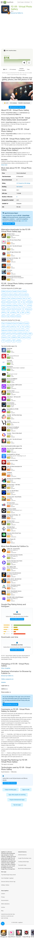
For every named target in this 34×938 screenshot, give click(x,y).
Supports (20, 333)
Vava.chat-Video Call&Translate (14, 384)
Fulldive (3, 291)
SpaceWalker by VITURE (12, 409)
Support (4, 333)
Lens (27, 330)
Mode (3, 326)
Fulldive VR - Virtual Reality (13, 548)
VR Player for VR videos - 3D (13, 258)
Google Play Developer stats (24, 858)
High (14, 340)
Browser (4, 302)
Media (15, 295)
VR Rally (9, 264)
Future (19, 291)
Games (15, 323)
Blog (2, 910)
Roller (19, 337)
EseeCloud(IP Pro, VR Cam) (13, 454)
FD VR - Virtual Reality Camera (14, 591)
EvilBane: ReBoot (5, 885)
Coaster (8, 340)
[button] (17, 685)
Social (14, 302)
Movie (3, 316)
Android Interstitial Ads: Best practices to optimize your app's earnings (8, 916)
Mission (4, 298)
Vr (25, 305)
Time (3, 340)
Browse (9, 302)
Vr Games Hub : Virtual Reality (14, 496)
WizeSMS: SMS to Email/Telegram (15, 597)
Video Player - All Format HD (13, 397)
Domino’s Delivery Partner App (8, 881)
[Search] (31, 2)
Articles (3, 907)
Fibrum (13, 326)
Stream (24, 291)
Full (23, 309)
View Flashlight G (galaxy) (7, 878)
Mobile (14, 337)
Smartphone (5, 295)
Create (3, 305)
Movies (13, 316)
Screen (18, 309)
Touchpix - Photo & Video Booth (14, 433)
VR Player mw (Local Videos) (14, 478)
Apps (23, 312)
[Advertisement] (17, 31)
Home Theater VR (11, 539)
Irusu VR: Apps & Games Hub (14, 252)
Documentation (4, 900)
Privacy (3, 897)
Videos (8, 309)
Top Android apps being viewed (8, 874)
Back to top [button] (30, 924)
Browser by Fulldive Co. (19, 546)
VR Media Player (11, 527)
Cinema (14, 333)
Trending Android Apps (23, 861)
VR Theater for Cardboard (13, 427)
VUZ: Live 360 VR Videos (13, 490)
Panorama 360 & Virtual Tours (14, 533)
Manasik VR (10, 366)
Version (19, 298)
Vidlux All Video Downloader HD (14, 466)
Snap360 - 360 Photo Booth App (14, 415)
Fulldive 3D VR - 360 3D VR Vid (14, 579)
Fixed (20, 305)
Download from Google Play (17, 107)
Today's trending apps (10, 789)
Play (18, 312)
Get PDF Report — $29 (9, 223)
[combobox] (23, 2)
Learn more (24, 221)
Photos (13, 298)
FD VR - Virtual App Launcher (13, 585)
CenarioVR (9, 360)
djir (7, 372)
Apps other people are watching (17, 794)
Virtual (29, 305)
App (8, 312)
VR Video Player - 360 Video (13, 484)
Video (27, 312)
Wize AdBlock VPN (11, 567)
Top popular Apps (22, 865)
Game (23, 337)
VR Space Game (11, 234)
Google (13, 312)
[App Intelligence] (3, 923)
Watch (3, 312)
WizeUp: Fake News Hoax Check (14, 561)
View (23, 326)
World (13, 309)
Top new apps (17, 804)
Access (9, 291)
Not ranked (19, 186)
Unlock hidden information (17, 619)
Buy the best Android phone (24, 868)
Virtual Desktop (10, 403)
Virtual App (9, 348)
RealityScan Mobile (11, 509)
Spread (15, 305)
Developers (9, 305)
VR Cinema (9, 270)
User (19, 302)
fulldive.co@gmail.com (7, 679)
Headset (20, 323)
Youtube (14, 291)
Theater (19, 340)
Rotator (10, 330)
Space (15, 330)
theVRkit (9, 421)
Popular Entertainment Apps (17, 799)
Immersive (21, 330)
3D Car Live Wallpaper (12, 378)
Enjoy (8, 316)
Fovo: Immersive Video (12, 460)
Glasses (18, 316)
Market (26, 295)
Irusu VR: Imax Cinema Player (14, 240)
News (27, 326)
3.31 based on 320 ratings (23, 183)
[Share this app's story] (24, 63)
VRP (8, 354)
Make (30, 333)
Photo (9, 298)
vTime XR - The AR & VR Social (14, 246)
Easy (24, 302)
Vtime (28, 337)
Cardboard (9, 323)
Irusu (9, 337)
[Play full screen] (29, 63)
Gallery (11, 295)
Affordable (29, 302)
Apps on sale (25, 789)
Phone (8, 326)
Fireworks (26, 323)
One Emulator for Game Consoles (15, 554)
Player (3, 323)
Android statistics (22, 854)
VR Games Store (11, 503)
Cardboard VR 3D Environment (14, 276)
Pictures (21, 295)
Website (3, 682)
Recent (9, 333)
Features (4, 337)
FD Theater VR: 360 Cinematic (14, 573)
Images (25, 333)
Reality (3, 309)
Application (4, 330)
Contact (3, 893)
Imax (29, 298)
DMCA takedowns (5, 903)
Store (24, 298)
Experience (28, 309)
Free (18, 326)
